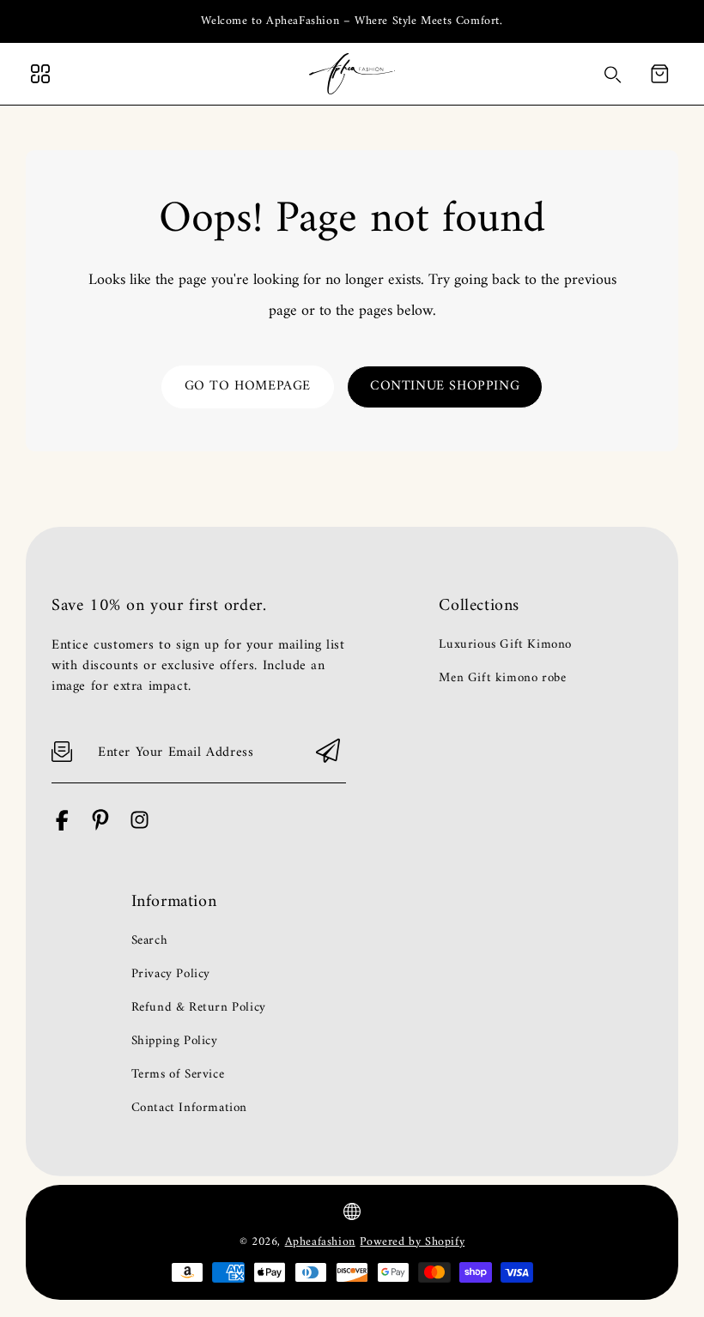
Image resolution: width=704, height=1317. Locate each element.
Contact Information (189, 1108)
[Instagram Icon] (139, 827)
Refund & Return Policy (198, 1008)
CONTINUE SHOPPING (444, 386)
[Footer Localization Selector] (352, 1211)
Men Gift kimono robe (502, 678)
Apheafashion (320, 1242)
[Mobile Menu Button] (40, 73)
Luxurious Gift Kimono (505, 645)
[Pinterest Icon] (101, 827)
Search (149, 941)
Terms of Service (178, 1075)
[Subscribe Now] (328, 752)
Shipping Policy (174, 1041)
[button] (659, 73)
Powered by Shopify (412, 1242)
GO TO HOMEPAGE (248, 386)
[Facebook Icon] (62, 827)
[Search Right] (613, 74)
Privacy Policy (170, 974)
